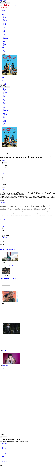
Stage (4, 39)
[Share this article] (2, 178)
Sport (4, 45)
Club (2, 13)
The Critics (3, 150)
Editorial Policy (4, 449)
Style (4, 118)
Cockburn (4, 17)
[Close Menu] (1, 84)
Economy (4, 104)
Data (4, 31)
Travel (4, 43)
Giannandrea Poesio (2, 219)
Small (6, 165)
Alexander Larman (2, 288)
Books (4, 35)
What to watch (5, 42)
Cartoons (4, 125)
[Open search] (2, 84)
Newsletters (3, 10)
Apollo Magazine (4, 460)
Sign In (14, 5)
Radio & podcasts (5, 38)
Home (4, 21)
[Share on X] (3, 176)
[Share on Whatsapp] (3, 226)
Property (4, 44)
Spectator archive (4, 462)
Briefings (4, 24)
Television (4, 111)
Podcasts (3, 11)
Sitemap (3, 456)
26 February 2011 (4, 160)
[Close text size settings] (2, 163)
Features (4, 49)
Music (4, 37)
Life (2, 40)
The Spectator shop (4, 461)
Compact (6, 169)
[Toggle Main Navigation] (1, 5)
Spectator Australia (4, 459)
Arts (4, 34)
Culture (4, 18)
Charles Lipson (2, 247)
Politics (4, 16)
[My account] (15, 5)
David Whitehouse (2, 202)
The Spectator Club (4, 463)
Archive (3, 14)
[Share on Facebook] (3, 175)
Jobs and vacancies (4, 455)
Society (4, 29)
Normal (7, 170)
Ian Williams (3, 335)
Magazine (4, 19)
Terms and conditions (5, 454)
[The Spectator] (7, 5)
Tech (2, 79)
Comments (4, 173)
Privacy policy (4, 453)
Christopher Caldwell (5, 365)
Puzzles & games (5, 53)
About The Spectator (4, 452)
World (4, 30)
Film (4, 36)
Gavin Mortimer (4, 350)
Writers (3, 9)
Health (4, 46)
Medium (7, 166)
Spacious (7, 172)
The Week (4, 48)
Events (3, 12)
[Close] (1, 437)
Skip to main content (3, 0)
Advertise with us (4, 447)
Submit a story (4, 448)
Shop (4, 27)
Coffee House (4, 28)
